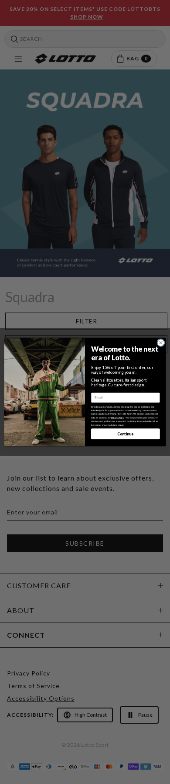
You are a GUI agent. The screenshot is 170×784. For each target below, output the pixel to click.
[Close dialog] (160, 342)
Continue (125, 434)
